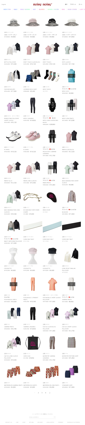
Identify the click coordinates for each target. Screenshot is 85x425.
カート (80, 4)
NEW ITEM (7, 9)
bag (63, 9)
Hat (34, 9)
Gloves (42, 9)
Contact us (8, 422)
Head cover (72, 9)
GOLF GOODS (25, 9)
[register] (54, 417)
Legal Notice (50, 422)
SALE (15, 9)
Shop (23, 422)
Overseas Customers (73, 422)
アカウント (73, 4)
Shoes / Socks (53, 9)
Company (60, 422)
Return (31, 422)
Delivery (40, 422)
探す (66, 4)
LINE (17, 422)
